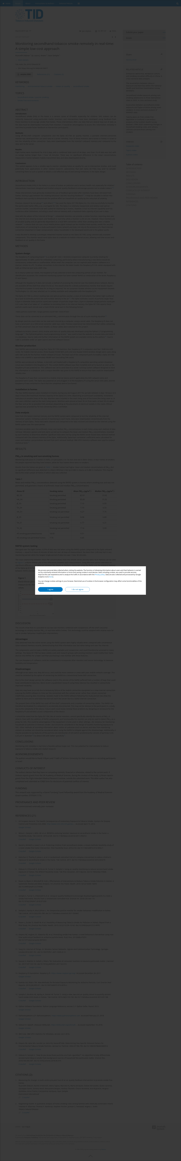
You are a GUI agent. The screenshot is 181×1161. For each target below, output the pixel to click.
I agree (50, 589)
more (51, 577)
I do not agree (77, 589)
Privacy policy (100, 575)
